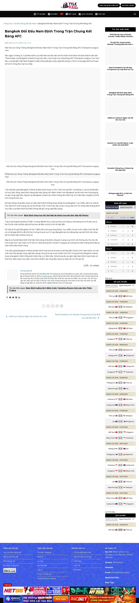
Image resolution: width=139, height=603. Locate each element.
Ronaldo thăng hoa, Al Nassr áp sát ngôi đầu (120, 169)
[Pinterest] (16, 297)
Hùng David (26, 43)
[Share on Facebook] (44, 306)
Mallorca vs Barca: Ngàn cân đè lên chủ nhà (27, 316)
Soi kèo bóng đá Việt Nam (25, 24)
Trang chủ (7, 24)
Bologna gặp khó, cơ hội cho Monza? (120, 194)
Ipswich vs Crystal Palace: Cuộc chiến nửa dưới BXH (120, 144)
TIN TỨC (101, 14)
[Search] (135, 14)
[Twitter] (13, 297)
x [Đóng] (7, 585)
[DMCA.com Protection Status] (9, 570)
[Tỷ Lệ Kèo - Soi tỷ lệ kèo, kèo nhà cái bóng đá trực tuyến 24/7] (69, 5)
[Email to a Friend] (52, 306)
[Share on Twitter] (48, 306)
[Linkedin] (19, 297)
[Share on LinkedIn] (61, 306)
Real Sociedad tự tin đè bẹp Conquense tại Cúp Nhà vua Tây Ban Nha (120, 68)
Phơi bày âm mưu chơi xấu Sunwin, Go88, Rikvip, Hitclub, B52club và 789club (120, 35)
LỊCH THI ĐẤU (87, 14)
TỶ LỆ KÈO (41, 14)
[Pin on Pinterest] (57, 306)
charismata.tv (47, 276)
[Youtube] (10, 297)
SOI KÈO (54, 14)
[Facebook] (7, 297)
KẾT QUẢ (72, 14)
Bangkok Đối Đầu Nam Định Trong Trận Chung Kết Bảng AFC (120, 94)
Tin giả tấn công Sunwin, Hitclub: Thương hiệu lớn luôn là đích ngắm (120, 43)
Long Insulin (125, 578)
